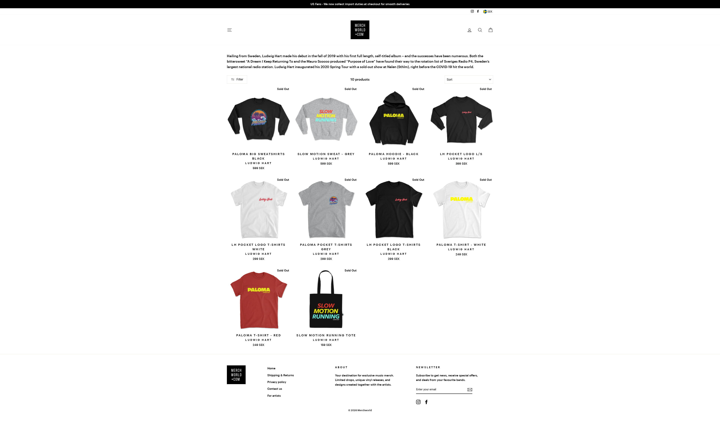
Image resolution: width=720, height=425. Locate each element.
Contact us (274, 388)
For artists (274, 395)
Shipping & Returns (280, 375)
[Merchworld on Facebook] (426, 402)
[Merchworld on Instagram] (418, 402)
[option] (360, 4)
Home (271, 368)
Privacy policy (276, 382)
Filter (239, 79)
